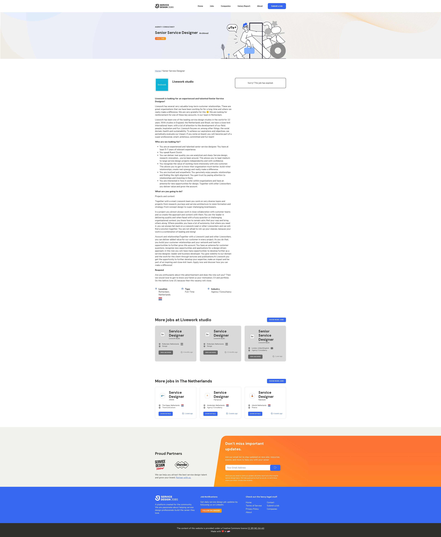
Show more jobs (277, 320)
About (260, 6)
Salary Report (244, 6)
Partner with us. (183, 477)
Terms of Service (254, 505)
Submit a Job (277, 6)
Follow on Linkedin (211, 511)
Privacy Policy (252, 509)
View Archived (166, 352)
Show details (166, 414)
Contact (270, 502)
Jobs (212, 6)
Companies (226, 6)
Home (200, 6)
